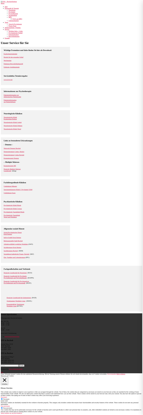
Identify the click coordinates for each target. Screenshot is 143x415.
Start (6, 6)
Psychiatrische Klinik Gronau (13, 209)
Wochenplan (7, 60)
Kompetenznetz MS (10, 166)
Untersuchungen (14, 20)
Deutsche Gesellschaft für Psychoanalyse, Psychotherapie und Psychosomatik (16, 282)
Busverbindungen (14, 36)
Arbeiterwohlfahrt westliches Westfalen (16, 244)
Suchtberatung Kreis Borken (12, 247)
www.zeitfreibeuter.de (15, 369)
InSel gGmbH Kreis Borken (12, 237)
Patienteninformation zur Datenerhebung (10, 101)
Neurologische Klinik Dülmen (13, 126)
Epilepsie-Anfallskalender (12, 67)
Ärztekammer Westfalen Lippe (16, 301)
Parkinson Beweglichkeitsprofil (13, 64)
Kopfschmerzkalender (10, 54)
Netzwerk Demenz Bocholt (12, 148)
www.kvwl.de (8, 80)
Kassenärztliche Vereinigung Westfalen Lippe (15, 305)
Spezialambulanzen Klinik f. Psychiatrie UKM (18, 189)
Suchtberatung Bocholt (11, 251)
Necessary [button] (4, 397)
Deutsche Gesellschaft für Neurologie (15, 273)
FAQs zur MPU (17, 19)
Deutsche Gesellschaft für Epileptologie (19, 298)
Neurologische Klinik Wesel (12, 129)
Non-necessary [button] (5, 406)
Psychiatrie (12, 12)
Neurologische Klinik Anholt (12, 122)
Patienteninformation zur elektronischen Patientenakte (12, 96)
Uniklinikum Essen (9, 193)
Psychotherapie (13, 13)
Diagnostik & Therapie (12, 8)
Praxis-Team (12, 26)
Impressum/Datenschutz (12, 336)
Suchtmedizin (13, 15)
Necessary (6, 399)
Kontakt (7, 38)
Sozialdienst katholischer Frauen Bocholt (16, 254)
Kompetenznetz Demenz (11, 158)
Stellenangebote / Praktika (13, 28)
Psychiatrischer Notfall (15, 33)
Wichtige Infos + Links (16, 31)
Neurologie (12, 10)
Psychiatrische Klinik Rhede (12, 205)
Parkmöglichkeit (14, 35)
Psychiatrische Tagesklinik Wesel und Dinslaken (12, 216)
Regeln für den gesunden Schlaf (13, 57)
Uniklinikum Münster (10, 186)
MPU (10, 17)
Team (6, 22)
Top (2, 372)
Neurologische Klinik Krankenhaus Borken (10, 118)
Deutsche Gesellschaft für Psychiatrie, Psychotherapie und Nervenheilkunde (15, 277)
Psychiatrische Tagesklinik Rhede (14, 212)
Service (7, 29)
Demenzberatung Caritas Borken (14, 152)
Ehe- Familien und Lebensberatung (14, 257)
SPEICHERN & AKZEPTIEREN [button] (11, 413)
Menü (2, 3)
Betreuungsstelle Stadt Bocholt (13, 241)
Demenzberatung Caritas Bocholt (14, 155)
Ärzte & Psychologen (15, 24)
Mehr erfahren (120, 374)
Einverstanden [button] (111, 374)
